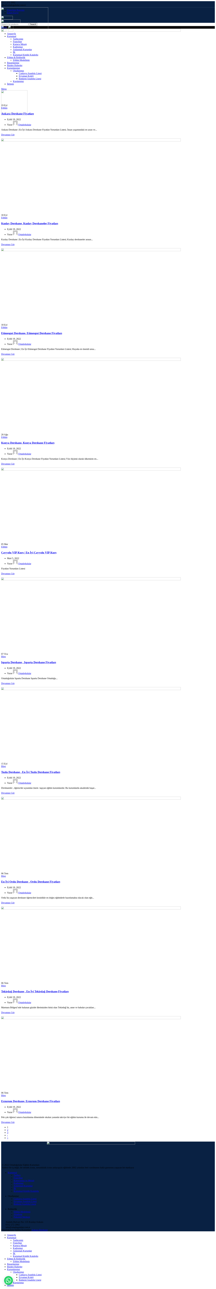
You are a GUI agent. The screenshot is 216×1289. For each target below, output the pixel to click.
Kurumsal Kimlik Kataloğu (26, 1191)
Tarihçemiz (18, 1240)
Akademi (18, 1214)
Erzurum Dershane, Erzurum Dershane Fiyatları (30, 1101)
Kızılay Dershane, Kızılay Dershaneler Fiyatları (29, 223)
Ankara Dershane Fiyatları (17, 113)
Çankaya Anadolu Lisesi (25, 1198)
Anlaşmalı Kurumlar (23, 1186)
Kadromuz (19, 1183)
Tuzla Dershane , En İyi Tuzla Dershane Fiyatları (30, 772)
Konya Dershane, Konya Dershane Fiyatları (27, 442)
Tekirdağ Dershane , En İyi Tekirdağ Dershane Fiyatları (35, 991)
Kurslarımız (18, 1282)
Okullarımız (18, 1272)
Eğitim (4, 108)
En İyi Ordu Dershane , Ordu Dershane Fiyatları (30, 881)
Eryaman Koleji (26, 1277)
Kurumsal (12, 1172)
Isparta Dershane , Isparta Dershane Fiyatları (28, 662)
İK (15, 1188)
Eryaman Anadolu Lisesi (25, 1201)
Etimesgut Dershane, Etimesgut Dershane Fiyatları (31, 333)
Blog (3, 656)
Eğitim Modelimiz (22, 1211)
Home (4, 27)
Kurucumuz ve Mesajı (24, 1180)
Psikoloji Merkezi (22, 1217)
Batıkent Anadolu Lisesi (25, 1204)
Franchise (18, 1178)
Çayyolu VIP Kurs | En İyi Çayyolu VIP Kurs (28, 552)
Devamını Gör (8, 134)
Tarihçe (17, 1175)
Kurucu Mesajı (20, 1245)
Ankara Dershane (39, 1230)
